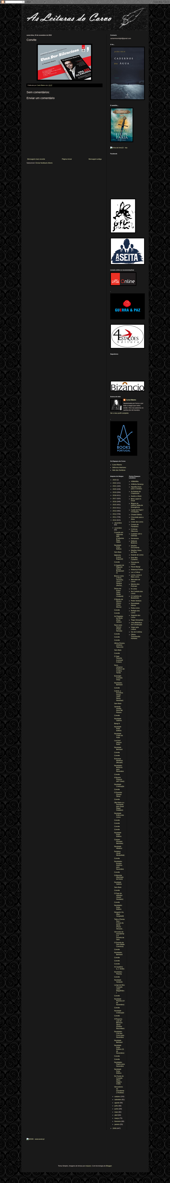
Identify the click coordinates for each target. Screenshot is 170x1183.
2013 (115, 511)
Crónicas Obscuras (134, 530)
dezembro (118, 523)
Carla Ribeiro (131, 400)
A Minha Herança (137, 484)
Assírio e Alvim (136, 496)
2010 (115, 520)
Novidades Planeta (118, 973)
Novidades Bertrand (118, 684)
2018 (115, 495)
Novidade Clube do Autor (118, 735)
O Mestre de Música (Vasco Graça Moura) (118, 603)
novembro (118, 528)
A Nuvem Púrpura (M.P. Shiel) (119, 779)
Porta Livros (135, 608)
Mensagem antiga (95, 159)
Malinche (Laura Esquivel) (118, 557)
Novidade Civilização (119, 785)
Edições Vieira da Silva (136, 551)
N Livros (134, 589)
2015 (115, 505)
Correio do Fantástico (135, 525)
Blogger (109, 1166)
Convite (117, 562)
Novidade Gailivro (118, 719)
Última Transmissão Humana (135, 636)
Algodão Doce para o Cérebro (136, 488)
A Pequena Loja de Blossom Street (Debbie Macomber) (119, 1023)
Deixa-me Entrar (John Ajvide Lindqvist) (118, 592)
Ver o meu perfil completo (119, 413)
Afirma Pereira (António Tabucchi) (119, 645)
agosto (117, 1103)
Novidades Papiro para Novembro (119, 1064)
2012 (115, 514)
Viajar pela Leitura (135, 628)
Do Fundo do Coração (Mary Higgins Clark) (119, 1080)
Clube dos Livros (137, 522)
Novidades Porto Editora (118, 907)
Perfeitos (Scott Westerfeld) (119, 853)
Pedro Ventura (136, 601)
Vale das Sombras (118, 470)
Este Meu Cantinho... (135, 558)
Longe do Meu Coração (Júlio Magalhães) (119, 989)
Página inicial (67, 159)
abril (116, 1115)
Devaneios (135, 538)
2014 (115, 508)
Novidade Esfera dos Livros (119, 815)
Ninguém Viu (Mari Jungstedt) (119, 914)
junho (116, 1109)
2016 (115, 502)
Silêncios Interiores (119, 467)
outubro (117, 1096)
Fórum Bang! (135, 567)
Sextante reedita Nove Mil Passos (118, 709)
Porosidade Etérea (135, 604)
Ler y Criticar (135, 572)
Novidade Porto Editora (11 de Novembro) (119, 1049)
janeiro (117, 1124)
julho (116, 1106)
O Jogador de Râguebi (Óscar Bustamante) (119, 569)
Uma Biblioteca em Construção (136, 623)
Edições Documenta (135, 547)
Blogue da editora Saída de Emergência (137, 505)
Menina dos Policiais (135, 585)
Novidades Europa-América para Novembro (119, 865)
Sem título (117, 552)
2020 (115, 489)
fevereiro (117, 1121)
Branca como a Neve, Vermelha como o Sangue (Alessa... (119, 580)
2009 (115, 1128)
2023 (115, 480)
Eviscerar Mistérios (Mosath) (118, 760)
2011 (115, 517)
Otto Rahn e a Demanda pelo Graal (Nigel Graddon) (119, 806)
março (116, 1118)
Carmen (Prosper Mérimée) (118, 841)
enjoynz (88, 1166)
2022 (115, 483)
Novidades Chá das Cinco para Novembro (119, 1034)
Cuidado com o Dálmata (136, 535)
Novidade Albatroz (118, 847)
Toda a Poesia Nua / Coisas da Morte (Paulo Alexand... (119, 924)
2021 (115, 486)
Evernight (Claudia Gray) (118, 678)
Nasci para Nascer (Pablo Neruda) (118, 628)
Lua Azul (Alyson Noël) (118, 742)
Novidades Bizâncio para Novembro (119, 768)
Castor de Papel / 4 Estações (137, 511)
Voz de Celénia (136, 632)
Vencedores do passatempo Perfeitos (119, 1089)
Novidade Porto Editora (117, 547)
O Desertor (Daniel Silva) (118, 794)
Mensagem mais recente (36, 159)
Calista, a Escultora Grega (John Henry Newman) (118, 695)
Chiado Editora (136, 515)
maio (116, 1112)
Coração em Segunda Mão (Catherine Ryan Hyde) (119, 537)
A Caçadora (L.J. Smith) (119, 968)
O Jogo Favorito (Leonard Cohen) (118, 659)
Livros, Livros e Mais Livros (136, 576)
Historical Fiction (137, 570)
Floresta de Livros (135, 563)
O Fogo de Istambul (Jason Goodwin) (118, 896)
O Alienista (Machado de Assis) (119, 877)
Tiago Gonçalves (137, 620)
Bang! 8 (117, 723)
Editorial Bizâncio (134, 542)
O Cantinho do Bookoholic (136, 597)
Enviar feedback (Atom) (44, 163)
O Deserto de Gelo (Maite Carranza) (119, 944)
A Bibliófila (135, 481)
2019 (115, 492)
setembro (118, 1100)
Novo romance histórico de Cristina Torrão (119, 669)
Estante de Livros (137, 555)
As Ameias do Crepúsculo (136, 492)
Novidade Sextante (118, 981)
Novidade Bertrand (118, 748)
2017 (115, 498)
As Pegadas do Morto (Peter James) (118, 619)
